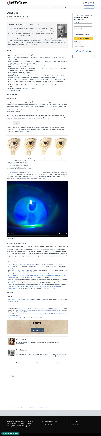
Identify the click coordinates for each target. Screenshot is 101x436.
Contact (60, 7)
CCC (19, 7)
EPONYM (37, 7)
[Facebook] (86, 2)
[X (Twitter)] (83, 2)
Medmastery (92, 413)
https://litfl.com (25, 427)
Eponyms (58, 356)
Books (62, 356)
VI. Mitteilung (15, 172)
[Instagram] (88, 2)
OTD (22, 7)
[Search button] (92, 7)
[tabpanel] (37, 129)
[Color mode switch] (65, 7)
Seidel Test (26, 317)
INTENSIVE (54, 7)
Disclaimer (51, 425)
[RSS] (93, 2)
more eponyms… (37, 330)
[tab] (10, 123)
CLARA (26, 7)
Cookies (45, 425)
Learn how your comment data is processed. (38, 407)
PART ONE (48, 7)
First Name (77, 22)
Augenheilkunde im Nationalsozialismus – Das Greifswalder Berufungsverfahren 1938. (38, 310)
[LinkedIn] (58, 363)
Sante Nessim (10, 16)
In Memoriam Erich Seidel (18, 299)
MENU (8, 7)
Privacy (56, 425)
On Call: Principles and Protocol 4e (46, 356)
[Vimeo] (91, 2)
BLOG (12, 7)
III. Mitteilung (15, 115)
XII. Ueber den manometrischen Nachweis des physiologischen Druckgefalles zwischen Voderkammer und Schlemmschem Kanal (38, 286)
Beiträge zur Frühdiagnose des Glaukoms (23, 264)
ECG (15, 7)
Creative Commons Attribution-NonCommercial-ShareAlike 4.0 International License (19, 425)
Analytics (52, 421)
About (42, 421)
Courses (42, 7)
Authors (47, 421)
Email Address (78, 29)
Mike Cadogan (18, 16)
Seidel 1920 (29, 131)
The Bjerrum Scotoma (21, 308)
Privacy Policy (85, 34)
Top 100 (31, 7)
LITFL (30, 421)
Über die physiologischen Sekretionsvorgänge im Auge (27, 270)
